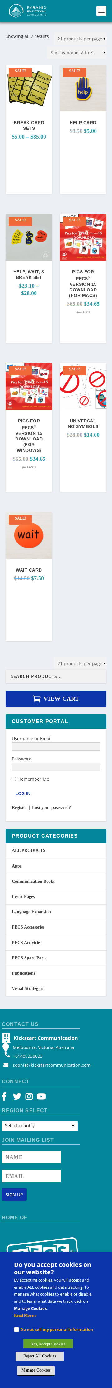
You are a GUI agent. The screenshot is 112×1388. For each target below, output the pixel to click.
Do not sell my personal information (56, 1329)
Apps (16, 866)
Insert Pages (23, 896)
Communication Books (33, 881)
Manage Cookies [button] (35, 1370)
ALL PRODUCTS (28, 850)
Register (19, 807)
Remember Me (33, 779)
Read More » (25, 1315)
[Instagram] (29, 1098)
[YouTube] (40, 1098)
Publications (23, 973)
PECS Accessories (28, 927)
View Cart (61, 698)
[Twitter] (18, 1098)
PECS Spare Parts (29, 958)
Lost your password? (51, 807)
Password (22, 759)
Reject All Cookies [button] (39, 1356)
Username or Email (32, 738)
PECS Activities (26, 942)
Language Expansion (31, 912)
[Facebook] (7, 1098)
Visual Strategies (27, 988)
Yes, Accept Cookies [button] (48, 1344)
